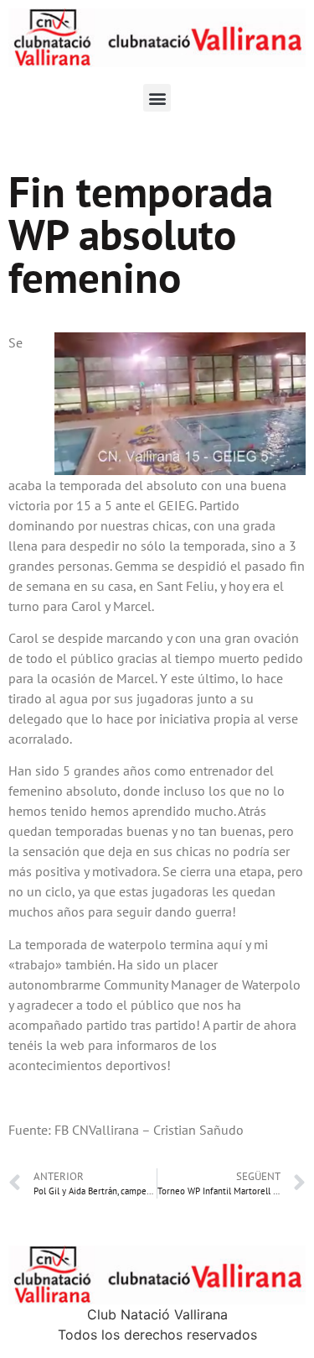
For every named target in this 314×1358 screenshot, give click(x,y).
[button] (157, 98)
